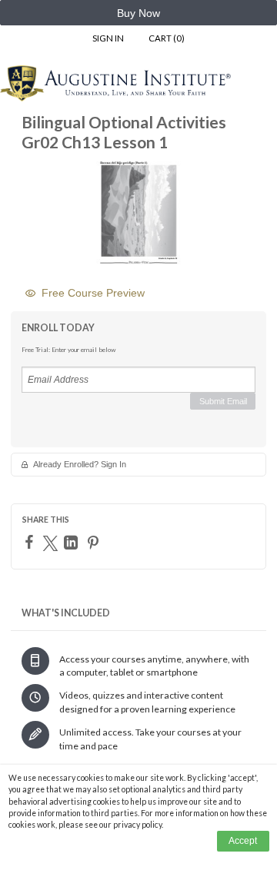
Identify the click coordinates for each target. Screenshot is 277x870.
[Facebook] (31, 542)
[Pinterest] (95, 543)
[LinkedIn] (73, 543)
